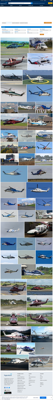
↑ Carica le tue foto (47, 22)
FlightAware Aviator (20, 383)
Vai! (41, 34)
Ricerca (41, 31)
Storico (30, 378)
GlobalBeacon (19, 391)
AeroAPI (18, 375)
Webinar (30, 385)
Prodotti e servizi (20, 373)
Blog (29, 383)
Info (29, 375)
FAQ (40, 386)
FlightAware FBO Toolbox (21, 388)
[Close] (51, 398)
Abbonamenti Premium (21, 385)
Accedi (10, 0)
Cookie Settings (35, 397)
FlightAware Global (20, 386)
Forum (41, 378)
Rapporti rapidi (19, 380)
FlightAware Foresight (21, 378)
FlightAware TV (19, 390)
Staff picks (16, 31)
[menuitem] (2, 5)
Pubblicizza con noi (32, 380)
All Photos (9, 22)
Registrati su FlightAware (4, 0)
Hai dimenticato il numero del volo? (39, 3)
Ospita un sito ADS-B (43, 380)
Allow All (43, 397)
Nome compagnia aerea (6, 31)
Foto (41, 375)
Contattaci (42, 384)
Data (28, 31)
